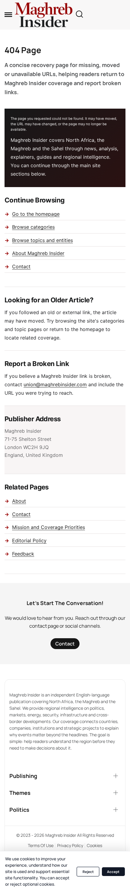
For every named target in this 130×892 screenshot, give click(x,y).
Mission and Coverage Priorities (48, 527)
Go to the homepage (36, 214)
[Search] (79, 14)
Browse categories (33, 227)
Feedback (23, 554)
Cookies (94, 845)
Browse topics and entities (42, 240)
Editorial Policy (29, 540)
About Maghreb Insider (38, 253)
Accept (113, 871)
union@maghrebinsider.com (55, 384)
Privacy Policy (70, 845)
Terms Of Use (41, 845)
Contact (21, 266)
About (19, 501)
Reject (88, 871)
